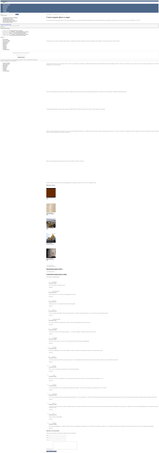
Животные (5, 6)
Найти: (1, 14)
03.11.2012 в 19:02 (52, 283)
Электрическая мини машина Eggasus (18, 35)
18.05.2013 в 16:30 (53, 404)
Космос (4, 44)
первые (51, 265)
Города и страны (6, 4)
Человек (4, 11)
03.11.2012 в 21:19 (52, 292)
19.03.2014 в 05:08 (53, 424)
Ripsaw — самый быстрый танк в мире (17, 32)
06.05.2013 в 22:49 (53, 395)
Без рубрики (5, 39)
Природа (5, 8)
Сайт (47, 439)
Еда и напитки (6, 5)
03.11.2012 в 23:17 (52, 301)
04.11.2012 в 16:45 (52, 329)
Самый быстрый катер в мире (56, 274)
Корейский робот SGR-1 (54, 269)
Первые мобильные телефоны (16, 30)
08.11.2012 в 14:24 (52, 357)
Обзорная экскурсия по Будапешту (10, 17)
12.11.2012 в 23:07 (52, 376)
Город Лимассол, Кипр (8, 22)
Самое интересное (4, 2)
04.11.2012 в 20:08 (52, 339)
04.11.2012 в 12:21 (52, 320)
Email (47, 437)
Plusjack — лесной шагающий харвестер (20, 31)
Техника (5, 9)
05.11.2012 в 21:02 (52, 348)
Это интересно (6, 12)
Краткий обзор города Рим (8, 19)
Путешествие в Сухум (7, 18)
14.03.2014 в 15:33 (53, 414)
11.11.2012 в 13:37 (52, 367)
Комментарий (49, 449)
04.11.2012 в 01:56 (52, 311)
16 (66, 14)
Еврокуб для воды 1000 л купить (6, 24)
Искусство (5, 7)
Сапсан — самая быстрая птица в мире (20, 34)
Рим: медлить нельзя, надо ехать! (10, 21)
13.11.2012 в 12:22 (52, 385)
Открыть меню (3, 1)
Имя (47, 435)
